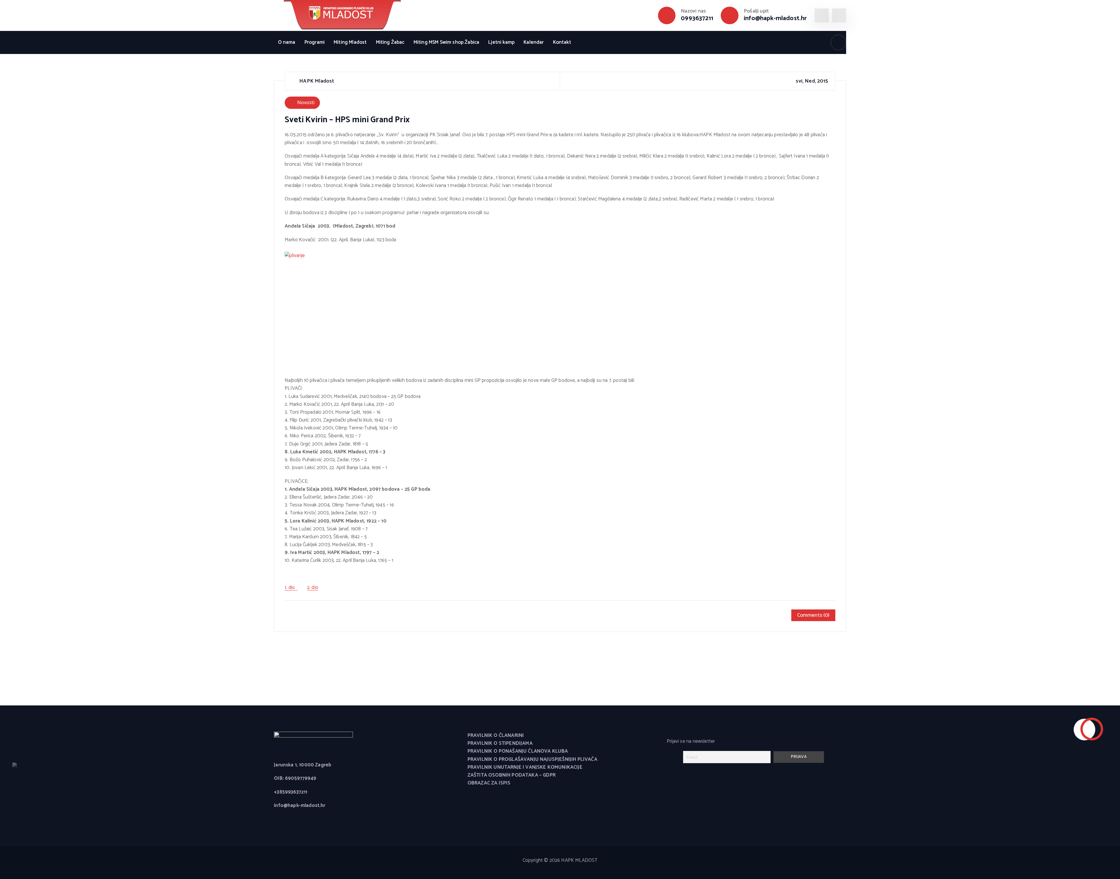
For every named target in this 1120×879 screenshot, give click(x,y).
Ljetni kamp (501, 42)
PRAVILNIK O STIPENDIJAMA (500, 743)
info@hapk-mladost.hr (775, 18)
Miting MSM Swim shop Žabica (447, 42)
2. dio (312, 587)
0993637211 (697, 18)
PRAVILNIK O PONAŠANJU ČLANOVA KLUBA (518, 751)
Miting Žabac (390, 42)
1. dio (291, 587)
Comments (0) (813, 615)
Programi (314, 42)
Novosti (305, 102)
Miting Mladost (350, 42)
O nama (286, 42)
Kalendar (534, 42)
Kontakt (562, 42)
